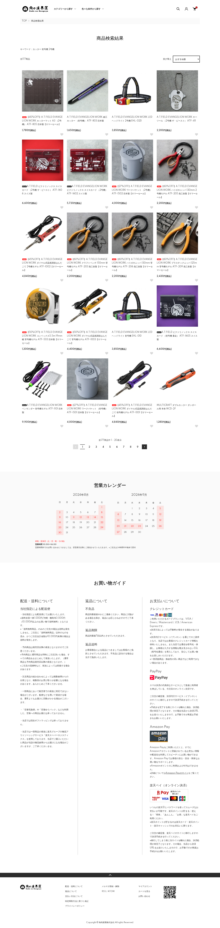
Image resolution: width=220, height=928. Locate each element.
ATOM (111, 891)
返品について (71, 891)
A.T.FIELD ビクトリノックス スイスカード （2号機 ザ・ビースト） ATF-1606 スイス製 (42, 190)
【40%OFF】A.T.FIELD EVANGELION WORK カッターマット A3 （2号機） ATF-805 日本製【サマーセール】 (42, 121)
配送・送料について (74, 886)
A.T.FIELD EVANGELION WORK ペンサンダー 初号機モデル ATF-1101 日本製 (42, 409)
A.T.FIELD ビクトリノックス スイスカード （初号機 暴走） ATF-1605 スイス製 (177, 336)
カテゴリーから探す (63, 9)
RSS (104, 891)
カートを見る (144, 891)
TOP (24, 21)
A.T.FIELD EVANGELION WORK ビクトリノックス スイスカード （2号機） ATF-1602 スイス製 (87, 190)
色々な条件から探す (91, 9)
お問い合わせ (144, 896)
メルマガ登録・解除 (110, 886)
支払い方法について (74, 896)
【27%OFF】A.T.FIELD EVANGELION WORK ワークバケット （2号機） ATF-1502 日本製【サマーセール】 (132, 190)
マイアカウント (145, 886)
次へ (144, 446)
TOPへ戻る (110, 875)
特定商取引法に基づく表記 (76, 901)
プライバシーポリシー (75, 906)
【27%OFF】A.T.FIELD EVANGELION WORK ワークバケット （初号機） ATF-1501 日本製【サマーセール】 (87, 409)
